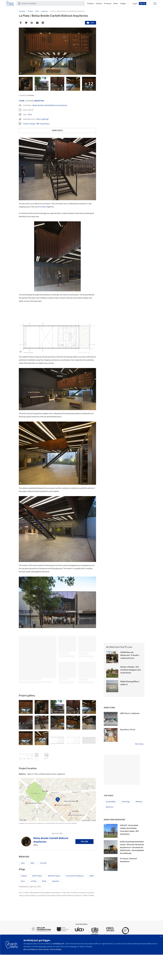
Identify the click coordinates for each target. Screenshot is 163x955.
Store (21, 100)
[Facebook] (20, 23)
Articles (99, 3)
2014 (30, 114)
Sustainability (111, 801)
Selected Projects (54, 876)
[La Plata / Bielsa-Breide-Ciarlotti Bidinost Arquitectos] (26, 707)
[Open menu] (155, 3)
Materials (139, 801)
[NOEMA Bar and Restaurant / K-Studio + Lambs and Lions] (112, 657)
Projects (90, 3)
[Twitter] (26, 23)
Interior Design (29, 123)
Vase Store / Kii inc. (128, 729)
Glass (23, 863)
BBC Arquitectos (42, 123)
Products (107, 3)
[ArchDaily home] (10, 3)
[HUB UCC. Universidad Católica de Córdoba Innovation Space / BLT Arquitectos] (111, 831)
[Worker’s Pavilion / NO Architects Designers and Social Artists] (112, 672)
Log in (134, 3)
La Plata (42, 207)
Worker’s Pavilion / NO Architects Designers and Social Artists (130, 670)
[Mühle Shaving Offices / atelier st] (112, 686)
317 (29, 110)
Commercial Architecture (75, 876)
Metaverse (109, 807)
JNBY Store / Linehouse (129, 713)
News (115, 3)
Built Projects (37, 876)
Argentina (39, 100)
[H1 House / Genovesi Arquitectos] (111, 864)
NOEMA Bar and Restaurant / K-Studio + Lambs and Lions (130, 655)
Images (123, 3)
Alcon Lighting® (42, 119)
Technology (125, 801)
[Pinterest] (43, 23)
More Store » (139, 744)
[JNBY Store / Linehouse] (111, 719)
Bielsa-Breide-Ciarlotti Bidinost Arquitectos (49, 105)
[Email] (37, 23)
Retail (92, 876)
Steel (32, 863)
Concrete (43, 863)
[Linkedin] (32, 23)
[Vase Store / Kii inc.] (111, 735)
